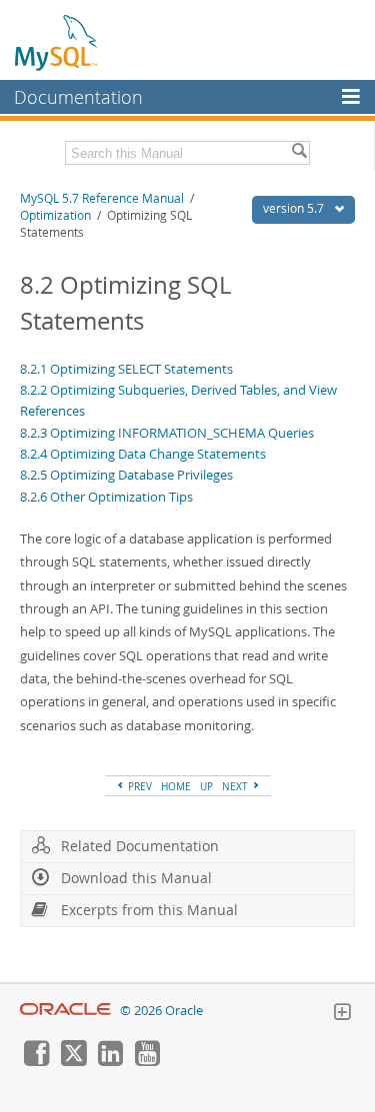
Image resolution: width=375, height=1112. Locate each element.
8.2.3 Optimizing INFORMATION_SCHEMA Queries (167, 433)
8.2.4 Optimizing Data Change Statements (143, 454)
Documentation (78, 97)
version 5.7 (295, 208)
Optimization (55, 215)
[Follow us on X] (73, 1061)
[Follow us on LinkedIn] (110, 1061)
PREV (138, 786)
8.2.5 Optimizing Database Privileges (126, 475)
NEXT (236, 786)
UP (206, 786)
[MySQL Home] (57, 42)
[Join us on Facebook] (36, 1061)
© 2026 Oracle (161, 1010)
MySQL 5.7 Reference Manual (102, 198)
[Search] (299, 153)
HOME (176, 786)
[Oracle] (65, 1010)
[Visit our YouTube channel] (147, 1061)
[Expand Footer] (342, 1014)
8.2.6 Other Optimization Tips (106, 497)
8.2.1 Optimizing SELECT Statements (126, 369)
